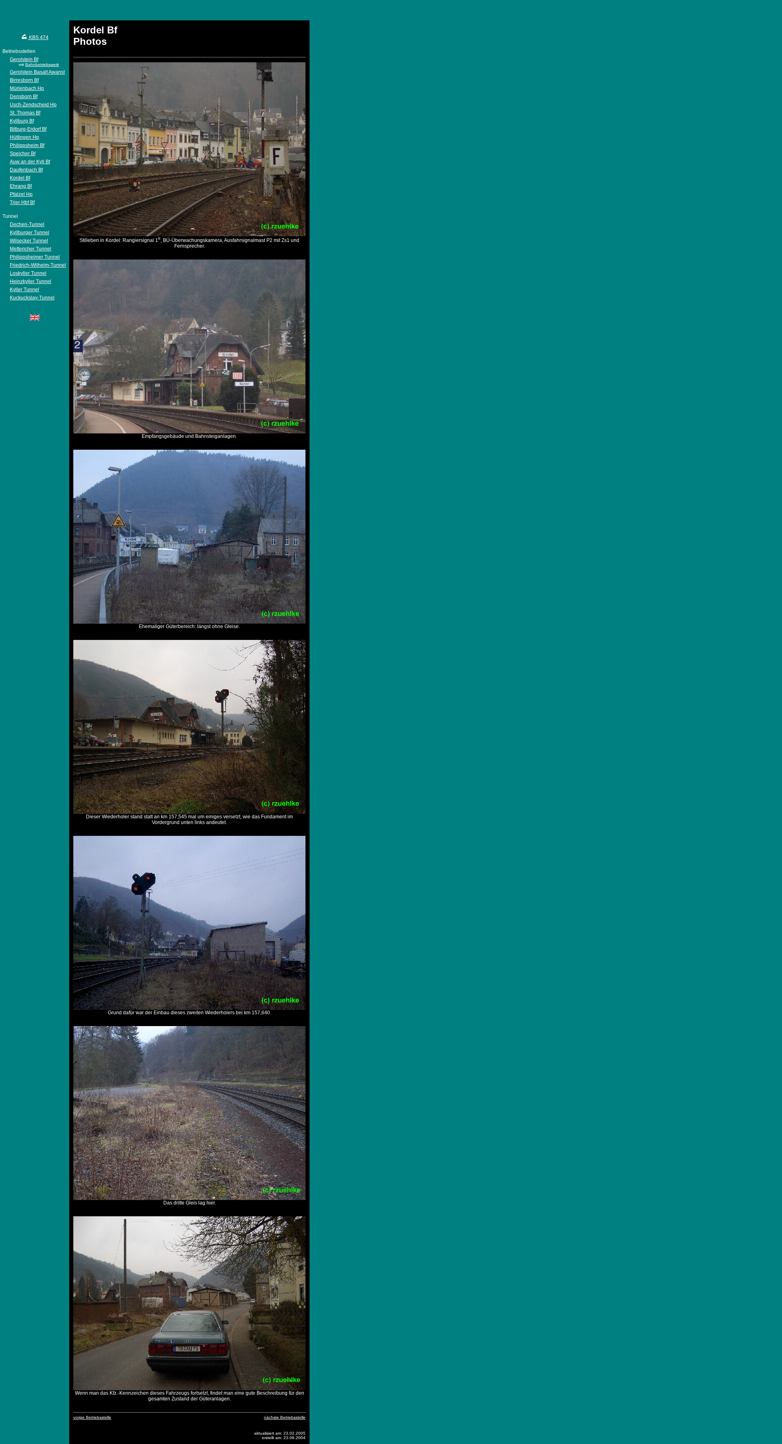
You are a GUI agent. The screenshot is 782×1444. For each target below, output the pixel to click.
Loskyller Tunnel (28, 273)
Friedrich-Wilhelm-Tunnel (38, 265)
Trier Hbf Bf (22, 202)
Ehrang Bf (21, 186)
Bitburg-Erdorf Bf (28, 129)
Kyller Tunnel (24, 289)
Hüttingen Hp (24, 137)
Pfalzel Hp (21, 194)
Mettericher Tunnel (30, 249)
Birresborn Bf (24, 80)
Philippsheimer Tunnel (35, 257)
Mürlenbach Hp (27, 88)
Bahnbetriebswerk (42, 64)
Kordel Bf (20, 178)
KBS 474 (38, 37)
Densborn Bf (23, 96)
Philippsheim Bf (27, 145)
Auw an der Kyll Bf (30, 162)
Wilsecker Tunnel (29, 241)
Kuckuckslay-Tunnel (32, 298)
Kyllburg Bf (22, 121)
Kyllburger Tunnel (29, 232)
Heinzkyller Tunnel (30, 281)
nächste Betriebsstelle (284, 1417)
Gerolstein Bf (24, 59)
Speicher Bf (22, 153)
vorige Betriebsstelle (92, 1417)
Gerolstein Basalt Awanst (37, 72)
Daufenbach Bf (26, 170)
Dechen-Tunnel (27, 224)
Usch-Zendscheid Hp (33, 105)
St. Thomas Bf (25, 113)
